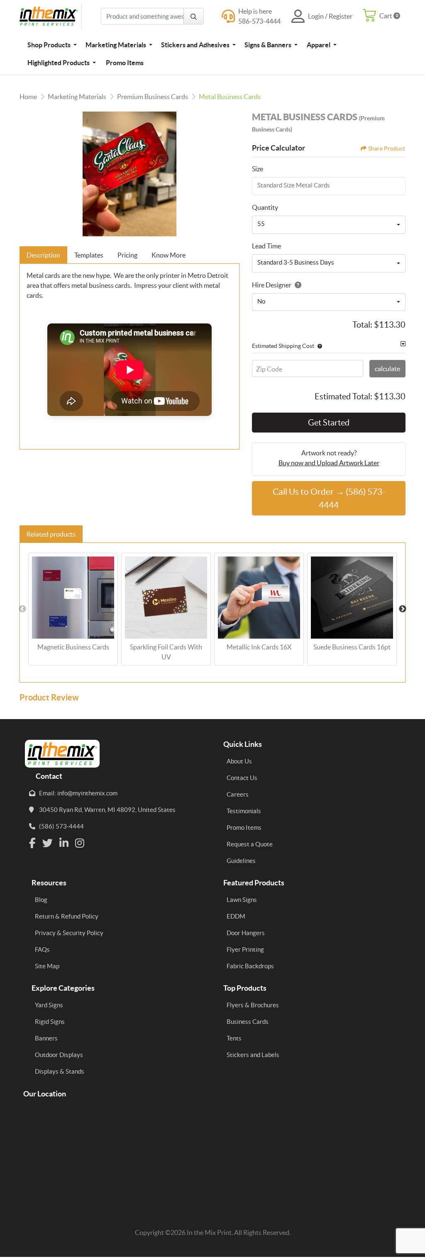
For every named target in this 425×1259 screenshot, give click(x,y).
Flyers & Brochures (253, 1005)
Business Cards (248, 1021)
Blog (41, 899)
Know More (168, 255)
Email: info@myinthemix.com (78, 793)
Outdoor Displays (59, 1054)
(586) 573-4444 (61, 826)
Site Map (47, 966)
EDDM (236, 916)
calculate (387, 368)
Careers (238, 794)
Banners (46, 1038)
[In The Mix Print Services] (51, 16)
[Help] (296, 285)
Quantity (265, 207)
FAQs (42, 949)
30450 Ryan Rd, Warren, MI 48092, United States (107, 809)
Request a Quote (250, 844)
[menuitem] (52, 44)
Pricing (127, 255)
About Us (239, 761)
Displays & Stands (59, 1071)
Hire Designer (271, 285)
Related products (51, 534)
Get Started (328, 422)
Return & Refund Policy (66, 916)
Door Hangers (246, 932)
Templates (88, 255)
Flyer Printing (245, 949)
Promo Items (244, 827)
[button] (318, 346)
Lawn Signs (242, 899)
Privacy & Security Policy (69, 932)
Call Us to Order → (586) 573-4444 (329, 498)
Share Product (386, 148)
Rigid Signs (50, 1021)
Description (43, 255)
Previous (22, 609)
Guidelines (241, 860)
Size (257, 169)
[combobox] (328, 225)
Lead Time (266, 246)
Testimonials (244, 810)
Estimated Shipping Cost (283, 346)
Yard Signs (49, 1005)
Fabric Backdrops (250, 966)
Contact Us (242, 777)
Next (402, 609)
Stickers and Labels (253, 1054)
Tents (234, 1038)
